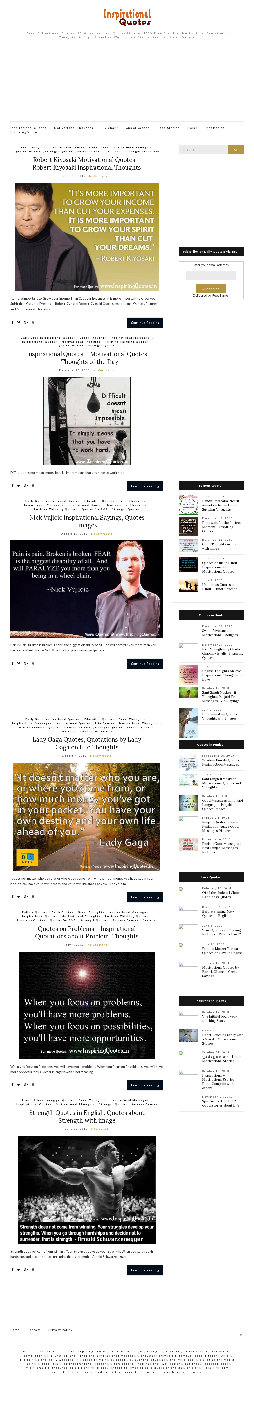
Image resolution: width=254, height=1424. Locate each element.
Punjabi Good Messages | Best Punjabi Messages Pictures (221, 848)
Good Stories (168, 127)
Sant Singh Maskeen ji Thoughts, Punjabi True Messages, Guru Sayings (221, 696)
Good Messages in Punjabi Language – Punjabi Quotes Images (222, 804)
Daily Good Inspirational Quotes (48, 337)
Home (15, 1329)
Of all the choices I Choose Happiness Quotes (222, 895)
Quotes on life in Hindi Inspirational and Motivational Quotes (219, 567)
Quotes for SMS (28, 151)
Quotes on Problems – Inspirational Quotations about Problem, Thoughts (87, 932)
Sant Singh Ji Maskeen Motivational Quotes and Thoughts (221, 783)
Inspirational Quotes (28, 127)
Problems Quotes (31, 920)
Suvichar (108, 127)
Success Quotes (90, 151)
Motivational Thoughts (73, 127)
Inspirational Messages (130, 337)
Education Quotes (99, 500)
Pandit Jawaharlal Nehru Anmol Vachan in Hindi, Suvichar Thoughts (220, 505)
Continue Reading (145, 323)
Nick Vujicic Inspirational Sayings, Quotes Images (87, 521)
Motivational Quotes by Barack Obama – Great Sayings (220, 971)
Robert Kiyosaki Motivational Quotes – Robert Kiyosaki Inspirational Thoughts (87, 163)
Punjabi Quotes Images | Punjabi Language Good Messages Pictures (220, 826)
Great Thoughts (32, 147)
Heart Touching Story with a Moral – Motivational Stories (222, 1039)
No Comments (100, 175)
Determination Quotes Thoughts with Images (219, 716)
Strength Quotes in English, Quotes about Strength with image (87, 1116)
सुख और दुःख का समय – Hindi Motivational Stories (221, 1059)
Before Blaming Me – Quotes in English (218, 913)
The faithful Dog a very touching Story (219, 1018)
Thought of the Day (143, 151)
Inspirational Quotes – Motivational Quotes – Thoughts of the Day (87, 358)
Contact (34, 1329)
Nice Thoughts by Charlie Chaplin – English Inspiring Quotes (223, 653)
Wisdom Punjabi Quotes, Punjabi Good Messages (221, 762)
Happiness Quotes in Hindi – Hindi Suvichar (219, 587)
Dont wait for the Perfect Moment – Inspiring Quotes (221, 527)
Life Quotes (98, 147)
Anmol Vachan (138, 127)
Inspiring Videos (24, 132)
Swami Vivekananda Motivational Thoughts (220, 633)
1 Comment (100, 1128)
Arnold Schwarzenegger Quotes (48, 1100)
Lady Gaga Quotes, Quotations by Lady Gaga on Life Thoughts (86, 743)
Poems (192, 127)
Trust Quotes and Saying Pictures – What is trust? (221, 932)
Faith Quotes (62, 912)
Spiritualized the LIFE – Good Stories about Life (220, 1103)
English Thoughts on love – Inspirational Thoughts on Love (223, 675)
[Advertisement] (127, 84)
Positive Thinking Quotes (126, 341)
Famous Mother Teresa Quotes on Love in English (222, 951)
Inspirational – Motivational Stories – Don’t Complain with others (219, 1081)
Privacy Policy (60, 1329)
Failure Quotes (34, 912)
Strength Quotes (59, 151)
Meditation (215, 127)
